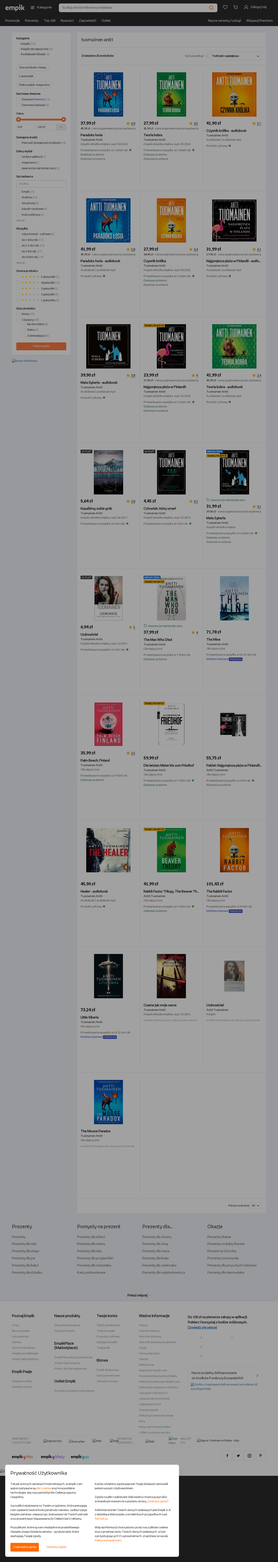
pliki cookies (43, 1488)
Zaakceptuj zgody (24, 1547)
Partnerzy (101, 1518)
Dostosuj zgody (56, 1547)
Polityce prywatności (108, 1540)
